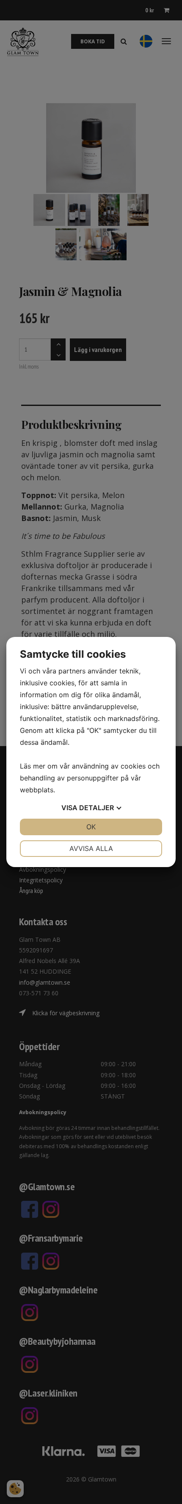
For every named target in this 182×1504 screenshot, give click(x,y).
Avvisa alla (91, 848)
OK (91, 826)
